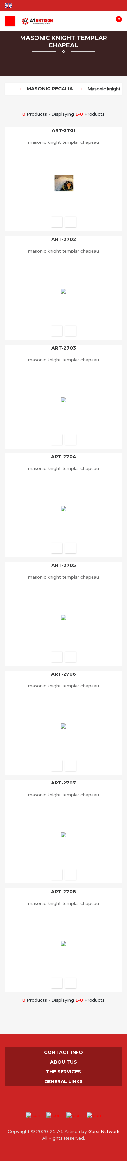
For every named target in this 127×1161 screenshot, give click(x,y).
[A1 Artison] (37, 21)
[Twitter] (54, 1099)
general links (63, 1081)
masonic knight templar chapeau (63, 142)
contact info (63, 1052)
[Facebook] (45, 1099)
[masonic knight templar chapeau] (70, 222)
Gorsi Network (103, 1131)
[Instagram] (63, 1099)
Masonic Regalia (50, 89)
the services (63, 1072)
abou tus (63, 1062)
